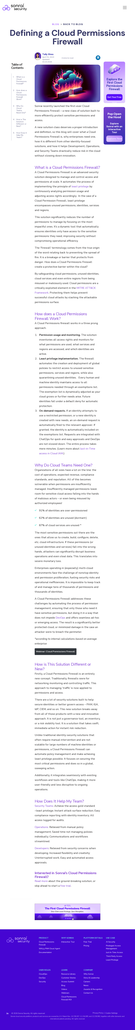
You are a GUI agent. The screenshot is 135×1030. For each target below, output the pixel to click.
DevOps (60, 617)
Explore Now (114, 138)
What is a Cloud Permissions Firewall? (21, 80)
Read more (41, 881)
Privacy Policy (98, 1013)
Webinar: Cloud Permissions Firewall (55, 651)
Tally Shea (47, 54)
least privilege (80, 186)
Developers (42, 848)
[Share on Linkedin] (98, 57)
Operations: (42, 827)
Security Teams (44, 806)
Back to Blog (73, 24)
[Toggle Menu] (125, 7)
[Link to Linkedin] (7, 1013)
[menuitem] (50, 948)
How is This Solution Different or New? (21, 122)
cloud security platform (23, 1016)
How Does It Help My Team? (21, 135)
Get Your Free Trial (114, 98)
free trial (65, 886)
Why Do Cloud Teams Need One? (21, 109)
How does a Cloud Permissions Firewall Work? (21, 94)
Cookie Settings (111, 1013)
